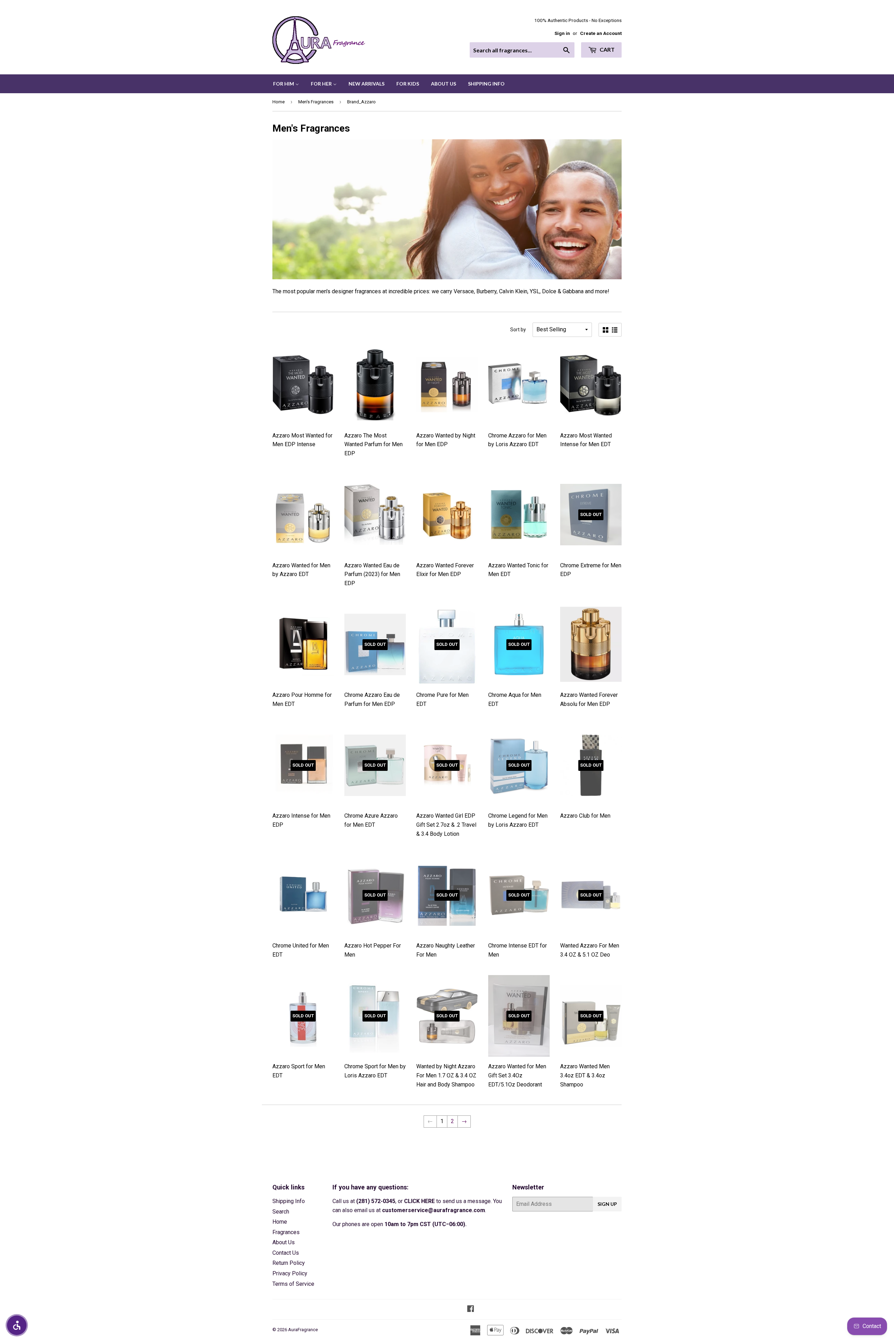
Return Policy (288, 1263)
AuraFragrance (303, 1329)
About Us (283, 1242)
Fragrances (286, 1232)
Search (280, 1211)
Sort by (518, 329)
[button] (17, 1325)
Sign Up (607, 1204)
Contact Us (285, 1252)
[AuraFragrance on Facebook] (470, 1309)
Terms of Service (293, 1284)
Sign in (562, 33)
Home (278, 101)
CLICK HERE (419, 1201)
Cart (607, 49)
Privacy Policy (289, 1273)
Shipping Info (288, 1201)
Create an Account (601, 33)
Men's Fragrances (316, 101)
